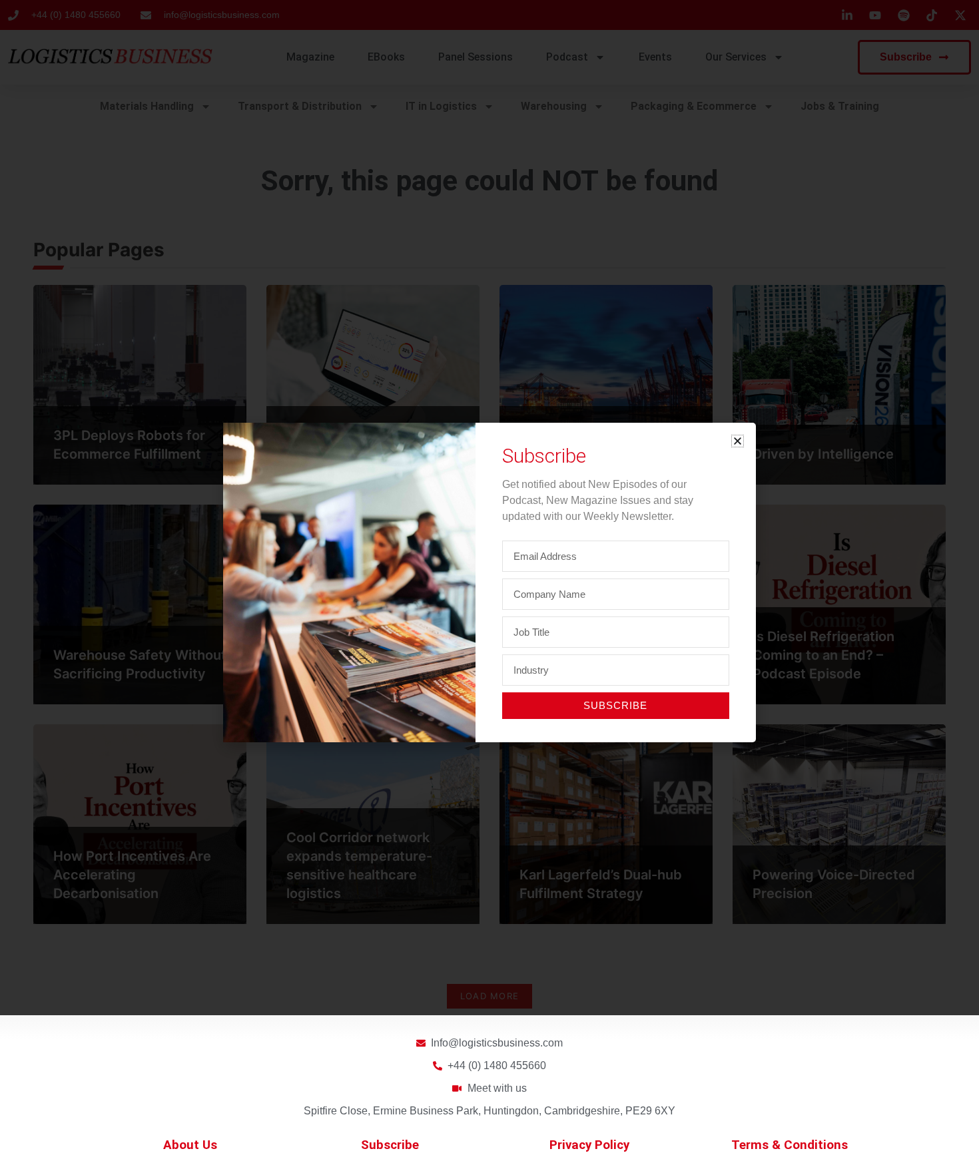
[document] (489, 582)
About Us (190, 1145)
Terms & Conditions (789, 1145)
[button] (738, 441)
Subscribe (390, 1145)
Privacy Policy (589, 1145)
